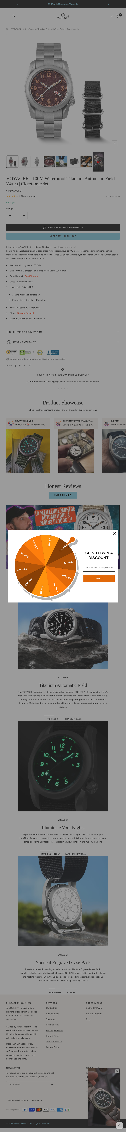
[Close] (114, 533)
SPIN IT (99, 578)
